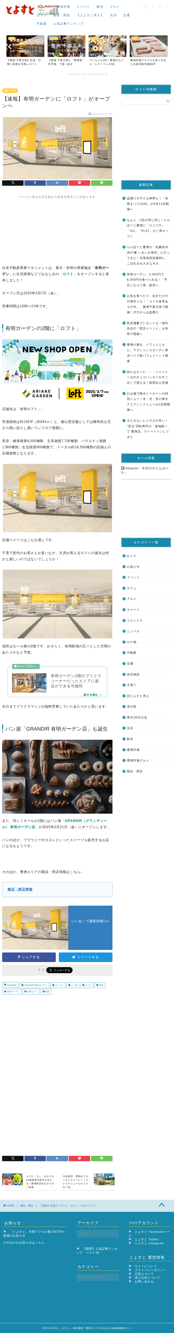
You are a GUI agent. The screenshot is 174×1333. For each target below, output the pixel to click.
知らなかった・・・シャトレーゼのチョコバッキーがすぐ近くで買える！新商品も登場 (147, 377)
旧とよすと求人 (138, 696)
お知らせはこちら (32, 1242)
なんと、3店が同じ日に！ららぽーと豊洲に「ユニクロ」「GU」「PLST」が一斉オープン (148, 228)
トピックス (135, 620)
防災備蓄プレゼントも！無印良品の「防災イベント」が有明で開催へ (147, 329)
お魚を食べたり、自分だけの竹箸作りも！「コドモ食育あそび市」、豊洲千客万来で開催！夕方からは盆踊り (147, 304)
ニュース (43, 7)
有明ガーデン (13, 991)
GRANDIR (11, 985)
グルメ (115, 7)
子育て (131, 685)
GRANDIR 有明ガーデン (35, 985)
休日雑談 (133, 674)
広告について (144, 1274)
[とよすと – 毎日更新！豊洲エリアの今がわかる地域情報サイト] (33, 15)
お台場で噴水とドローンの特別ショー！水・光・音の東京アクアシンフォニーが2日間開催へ (148, 402)
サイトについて (146, 1266)
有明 (100, 985)
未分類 (131, 706)
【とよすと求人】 (90, 15)
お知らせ (133, 566)
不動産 (42, 24)
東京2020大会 (137, 717)
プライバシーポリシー (151, 1270)
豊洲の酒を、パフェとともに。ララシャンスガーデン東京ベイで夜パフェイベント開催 (147, 353)
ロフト (87, 985)
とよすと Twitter (147, 1239)
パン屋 (73, 985)
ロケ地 (131, 642)
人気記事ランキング (68, 24)
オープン (58, 985)
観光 (100, 7)
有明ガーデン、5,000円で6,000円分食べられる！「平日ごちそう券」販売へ (147, 280)
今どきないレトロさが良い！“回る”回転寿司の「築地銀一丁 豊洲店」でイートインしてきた (148, 429)
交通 (126, 15)
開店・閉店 (61, 15)
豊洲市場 (63, 7)
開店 (47, 991)
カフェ (131, 588)
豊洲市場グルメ (138, 760)
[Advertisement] (57, 229)
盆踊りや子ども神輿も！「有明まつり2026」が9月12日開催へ (148, 204)
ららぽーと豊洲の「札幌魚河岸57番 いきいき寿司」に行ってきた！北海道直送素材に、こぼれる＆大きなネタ (148, 255)
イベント (83, 7)
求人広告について (147, 1277)
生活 (113, 15)
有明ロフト (32, 991)
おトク (42, 15)
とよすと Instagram (149, 1243)
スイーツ (133, 609)
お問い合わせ (144, 1281)
